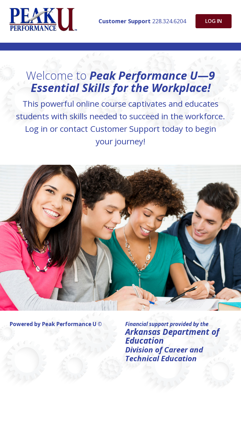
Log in (213, 21)
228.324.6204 (142, 21)
